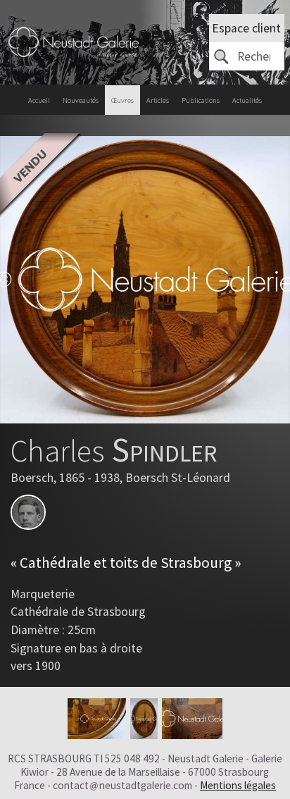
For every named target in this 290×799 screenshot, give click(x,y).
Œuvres (122, 100)
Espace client (246, 28)
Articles (157, 100)
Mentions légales (238, 785)
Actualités (247, 100)
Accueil (39, 100)
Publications (201, 100)
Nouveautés (81, 100)
